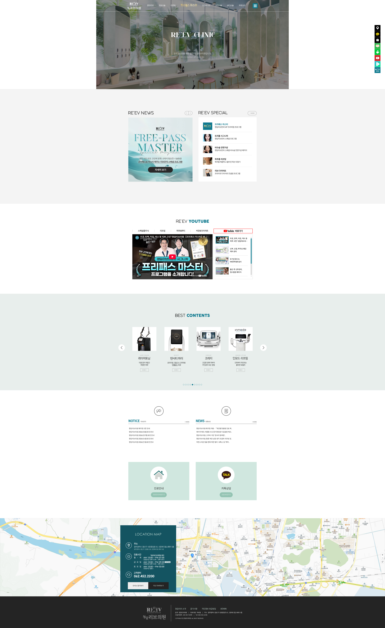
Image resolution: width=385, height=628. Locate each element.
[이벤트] (377, 40)
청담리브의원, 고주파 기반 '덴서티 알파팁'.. (210, 435)
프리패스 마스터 (189, 5)
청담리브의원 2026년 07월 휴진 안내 (141, 435)
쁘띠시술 (218, 6)
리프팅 (173, 6)
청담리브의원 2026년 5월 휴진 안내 (141, 442)
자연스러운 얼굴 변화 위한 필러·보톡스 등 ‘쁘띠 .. (213, 442)
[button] (382, 45)
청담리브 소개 (180, 609)
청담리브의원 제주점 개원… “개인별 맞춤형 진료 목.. (214, 429)
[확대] (382, 554)
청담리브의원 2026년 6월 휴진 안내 (141, 439)
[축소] (382, 558)
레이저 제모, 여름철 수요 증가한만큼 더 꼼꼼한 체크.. (214, 432)
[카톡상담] (377, 34)
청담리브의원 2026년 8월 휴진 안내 (141, 432)
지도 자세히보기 (158, 586)
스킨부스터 (206, 6)
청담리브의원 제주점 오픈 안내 (139, 429)
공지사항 (193, 609)
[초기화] (382, 562)
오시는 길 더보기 (138, 586)
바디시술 (230, 6)
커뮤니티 (242, 6)
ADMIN (223, 609)
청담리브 (150, 6)
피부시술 (162, 6)
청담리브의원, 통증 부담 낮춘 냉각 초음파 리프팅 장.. (214, 439)
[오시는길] (377, 28)
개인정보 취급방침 (209, 609)
